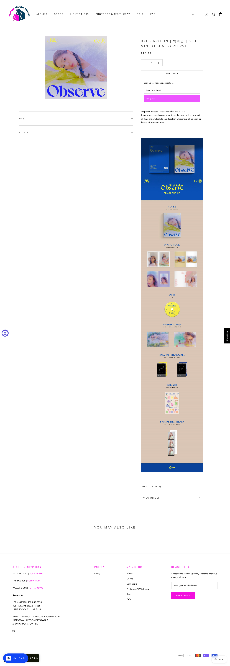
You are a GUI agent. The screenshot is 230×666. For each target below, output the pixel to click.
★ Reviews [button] (227, 336)
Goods (59, 14)
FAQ (153, 14)
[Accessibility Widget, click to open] (5, 333)
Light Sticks (79, 14)
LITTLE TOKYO (36, 587)
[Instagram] (14, 630)
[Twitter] (156, 486)
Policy (24, 132)
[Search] (213, 14)
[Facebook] (152, 486)
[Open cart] (220, 14)
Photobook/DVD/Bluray (113, 14)
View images (151, 498)
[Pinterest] (160, 486)
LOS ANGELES (37, 573)
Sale (140, 14)
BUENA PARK (33, 580)
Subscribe (183, 596)
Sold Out (172, 74)
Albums (41, 14)
